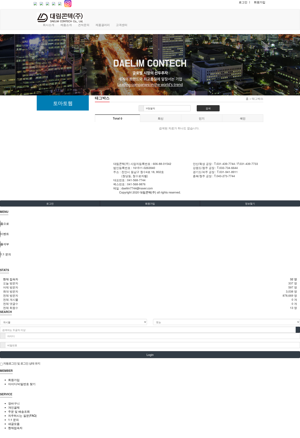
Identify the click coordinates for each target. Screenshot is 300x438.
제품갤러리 (103, 25)
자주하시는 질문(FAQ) (22, 415)
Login (150, 355)
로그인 (50, 203)
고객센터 (121, 25)
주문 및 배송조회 (19, 411)
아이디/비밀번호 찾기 (22, 384)
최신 (160, 118)
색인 (243, 118)
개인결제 (14, 407)
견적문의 (83, 25)
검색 (208, 108)
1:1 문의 (13, 420)
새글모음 (14, 424)
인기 (201, 118)
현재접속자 (15, 428)
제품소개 (66, 25)
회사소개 (48, 25)
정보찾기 (250, 203)
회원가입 (259, 2)
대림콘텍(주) (148, 192)
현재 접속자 (10, 279)
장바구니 (14, 403)
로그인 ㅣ (245, 2)
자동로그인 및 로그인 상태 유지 (21, 363)
